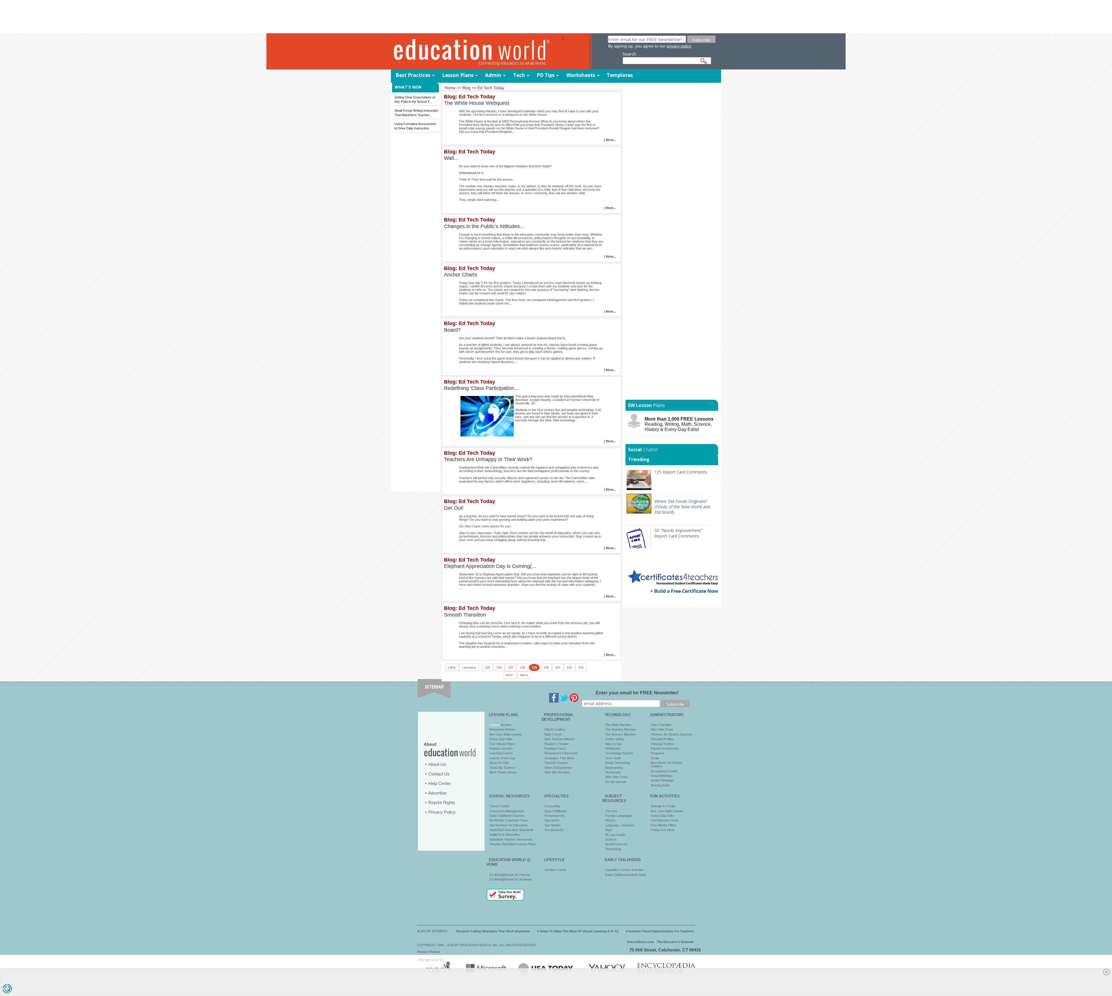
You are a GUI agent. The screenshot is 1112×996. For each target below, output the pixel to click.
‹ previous (469, 667)
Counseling (552, 806)
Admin (493, 75)
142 (569, 667)
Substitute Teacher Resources (510, 839)
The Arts (611, 811)
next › (510, 675)
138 (522, 667)
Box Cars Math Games (505, 734)
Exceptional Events (664, 771)
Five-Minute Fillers (502, 744)
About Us (437, 764)
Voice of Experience (558, 767)
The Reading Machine (620, 729)
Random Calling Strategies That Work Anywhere (493, 931)
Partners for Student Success (671, 734)
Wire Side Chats (616, 777)
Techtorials (613, 772)
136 (499, 667)
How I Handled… (662, 725)
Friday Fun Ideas (663, 830)
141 (557, 667)
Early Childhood (555, 811)
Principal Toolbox (662, 744)
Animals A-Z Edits (663, 806)
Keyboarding (614, 767)
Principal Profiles (662, 739)
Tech (519, 75)
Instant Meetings (662, 780)
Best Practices (413, 75)
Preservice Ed (554, 815)
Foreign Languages (618, 815)
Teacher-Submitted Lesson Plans (512, 844)
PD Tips (546, 75)
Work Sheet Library (503, 772)
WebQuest (612, 748)
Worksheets (580, 75)
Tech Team (613, 758)
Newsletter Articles (502, 729)
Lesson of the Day (502, 758)
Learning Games (501, 753)
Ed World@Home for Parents (509, 874)
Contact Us (439, 773)
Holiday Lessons (501, 748)
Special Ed (551, 820)
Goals (655, 758)
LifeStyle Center (555, 870)
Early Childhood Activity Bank (625, 874)
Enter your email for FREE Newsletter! (637, 692)
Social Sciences (616, 844)
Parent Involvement (664, 748)
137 (510, 667)
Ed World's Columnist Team (508, 820)
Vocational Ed (553, 830)
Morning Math (660, 785)
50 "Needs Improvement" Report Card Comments (678, 533)
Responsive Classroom (560, 753)
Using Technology (617, 762)
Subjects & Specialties (504, 834)
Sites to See (613, 744)
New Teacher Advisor (559, 739)
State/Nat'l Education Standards (511, 830)
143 (581, 667)
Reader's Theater (556, 744)
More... (611, 140)
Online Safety (614, 739)
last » (524, 675)
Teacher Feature (556, 762)
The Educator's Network (675, 942)
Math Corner (553, 734)
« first (452, 667)
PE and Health (615, 835)
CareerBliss (498, 467)
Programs (658, 753)
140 (546, 667)
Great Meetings (661, 775)
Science (611, 839)
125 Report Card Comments (680, 472)
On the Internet (615, 782)
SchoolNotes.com (640, 942)
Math (608, 830)
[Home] (476, 51)
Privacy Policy (442, 812)
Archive (505, 725)
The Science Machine (620, 734)
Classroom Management (506, 811)
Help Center (439, 783)
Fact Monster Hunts (665, 820)
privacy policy (679, 46)
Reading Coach (555, 748)
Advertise (437, 792)
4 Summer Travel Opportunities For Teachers (660, 931)
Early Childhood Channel (506, 815)
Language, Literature (619, 825)
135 (487, 667)
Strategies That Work (559, 758)
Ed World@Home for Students (510, 879)
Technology (613, 849)
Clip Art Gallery (554, 729)
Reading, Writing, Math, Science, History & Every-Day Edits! (679, 424)
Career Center (499, 806)
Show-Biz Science (502, 767)
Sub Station (552, 825)
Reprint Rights (441, 802)
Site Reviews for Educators (508, 825)
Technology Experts (619, 753)
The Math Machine (618, 725)
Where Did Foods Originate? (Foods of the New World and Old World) (682, 506)
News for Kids (499, 762)
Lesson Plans (457, 75)
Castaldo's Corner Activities (624, 870)
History (610, 820)
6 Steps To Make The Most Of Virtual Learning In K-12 (577, 931)
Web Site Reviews (557, 772)
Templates (620, 75)
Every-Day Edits (501, 739)
